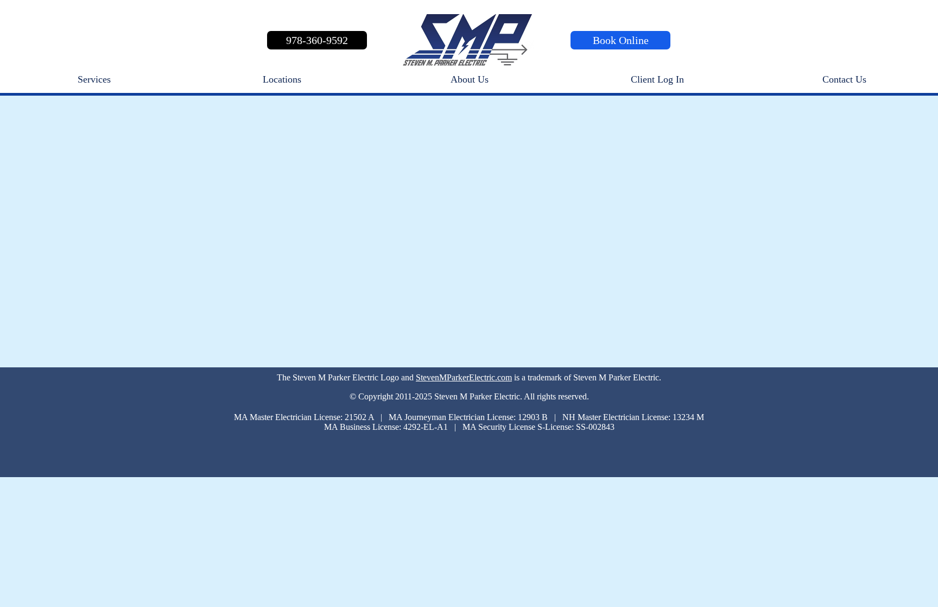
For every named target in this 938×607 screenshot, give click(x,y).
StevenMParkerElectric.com (464, 377)
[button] (657, 79)
